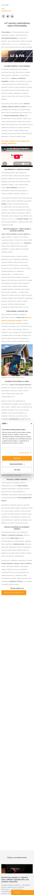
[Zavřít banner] (31, 423)
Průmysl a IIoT (6, 11)
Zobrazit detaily (24, 452)
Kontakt (17, 892)
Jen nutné (17, 469)
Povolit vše (17, 458)
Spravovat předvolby (16, 464)
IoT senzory (15, 44)
